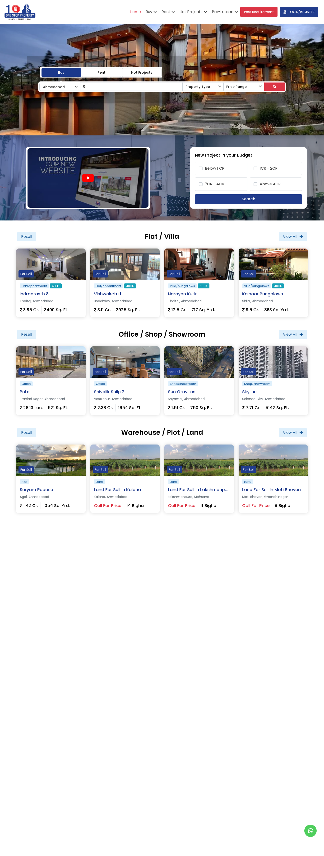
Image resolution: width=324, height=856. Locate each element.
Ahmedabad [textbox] (54, 87)
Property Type (197, 86)
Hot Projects (141, 72)
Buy (61, 72)
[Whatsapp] (310, 831)
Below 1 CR (214, 168)
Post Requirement (259, 12)
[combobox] (59, 87)
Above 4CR (270, 184)
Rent (101, 72)
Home (135, 11)
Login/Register (302, 12)
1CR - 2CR (269, 168)
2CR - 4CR (214, 184)
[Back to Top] (311, 845)
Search (248, 199)
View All (290, 236)
